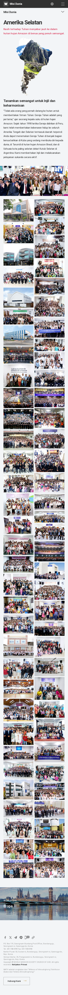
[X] (10, 937)
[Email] (15, 937)
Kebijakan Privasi (19, 965)
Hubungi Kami (14, 981)
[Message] (27, 937)
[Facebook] (5, 937)
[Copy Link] (33, 937)
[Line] (21, 937)
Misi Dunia (16, 3)
